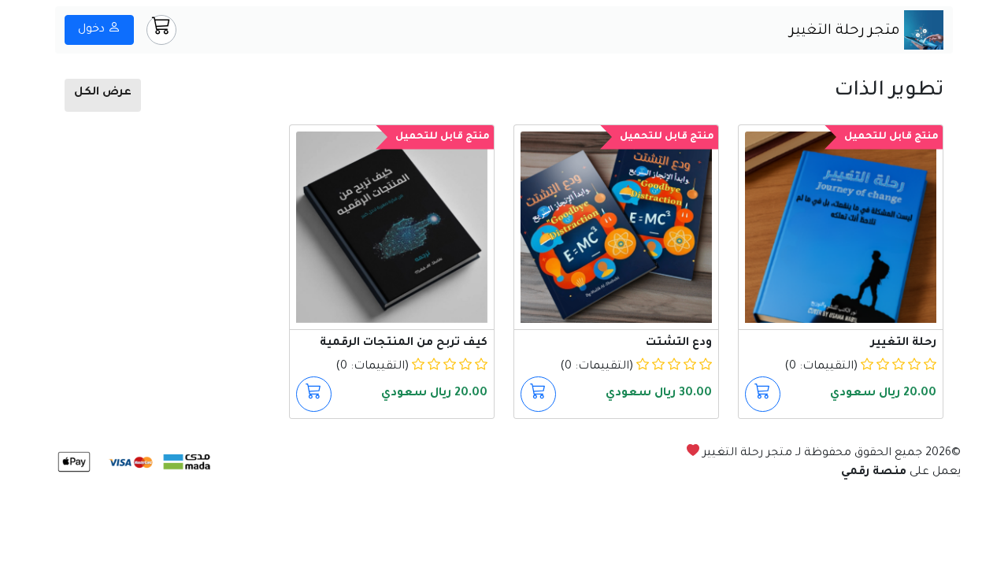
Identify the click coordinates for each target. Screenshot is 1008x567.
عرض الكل (103, 93)
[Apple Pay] (74, 463)
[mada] (185, 463)
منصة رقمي (873, 472)
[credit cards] (129, 463)
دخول (93, 30)
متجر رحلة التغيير (847, 31)
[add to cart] (762, 394)
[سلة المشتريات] (161, 30)
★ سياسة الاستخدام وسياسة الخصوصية (850, 491)
